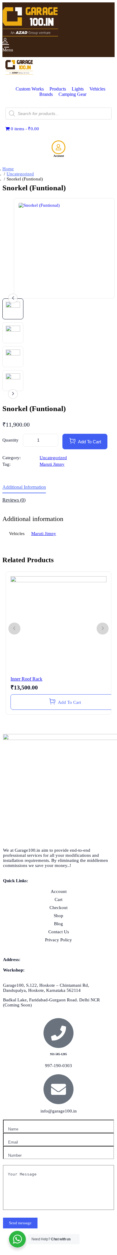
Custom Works (30, 88)
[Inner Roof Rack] (58, 624)
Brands (46, 94)
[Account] (58, 147)
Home (8, 168)
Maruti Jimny (52, 464)
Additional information (24, 487)
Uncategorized (20, 173)
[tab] (58, 489)
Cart (58, 899)
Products (58, 88)
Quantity (10, 440)
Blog (58, 923)
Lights (78, 88)
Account (58, 155)
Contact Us (58, 931)
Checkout (59, 907)
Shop (58, 915)
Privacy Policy (58, 939)
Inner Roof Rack (26, 678)
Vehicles (97, 88)
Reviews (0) (14, 500)
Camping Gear (72, 94)
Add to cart (89, 441)
